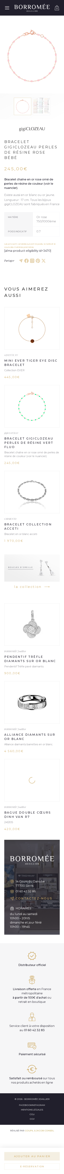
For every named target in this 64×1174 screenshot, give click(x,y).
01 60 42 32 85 (26, 891)
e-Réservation (32, 1166)
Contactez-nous (34, 898)
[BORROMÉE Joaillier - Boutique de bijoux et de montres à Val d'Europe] (32, 7)
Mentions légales (32, 1109)
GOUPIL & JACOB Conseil (39, 1130)
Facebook (25, 1105)
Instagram (38, 1105)
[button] (61, 56)
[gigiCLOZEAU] (32, 129)
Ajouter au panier (32, 1156)
